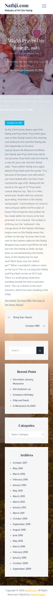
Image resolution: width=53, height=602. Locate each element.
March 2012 (19, 501)
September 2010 (21, 524)
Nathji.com (17, 5)
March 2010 (19, 546)
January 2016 (19, 485)
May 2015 (18, 490)
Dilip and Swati (21, 400)
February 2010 (20, 552)
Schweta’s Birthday (23, 394)
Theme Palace (37, 594)
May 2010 (18, 540)
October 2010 (20, 518)
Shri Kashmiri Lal (22, 389)
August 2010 (19, 529)
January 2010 (19, 557)
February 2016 (20, 479)
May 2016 (18, 468)
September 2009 (22, 568)
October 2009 (20, 563)
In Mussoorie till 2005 (24, 405)
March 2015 (19, 496)
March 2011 (18, 513)
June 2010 (18, 535)
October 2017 (20, 462)
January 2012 (19, 507)
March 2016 (19, 473)
